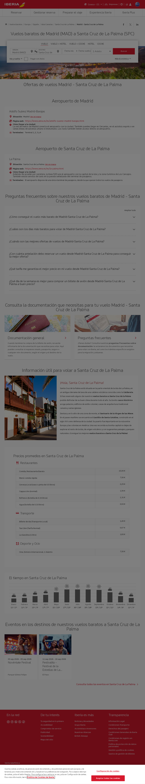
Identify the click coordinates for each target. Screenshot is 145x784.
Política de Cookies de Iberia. (41, 777)
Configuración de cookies (108, 771)
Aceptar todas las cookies (108, 778)
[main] (72, 774)
